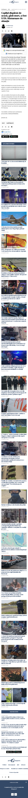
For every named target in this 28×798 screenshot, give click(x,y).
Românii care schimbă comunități (19, 768)
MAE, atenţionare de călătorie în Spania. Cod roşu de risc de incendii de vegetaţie (13, 250)
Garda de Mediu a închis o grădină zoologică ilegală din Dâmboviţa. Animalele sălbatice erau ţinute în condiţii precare (13, 526)
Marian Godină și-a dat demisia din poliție (13, 505)
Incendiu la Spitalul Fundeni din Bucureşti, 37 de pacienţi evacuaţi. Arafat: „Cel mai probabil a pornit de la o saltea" (13, 297)
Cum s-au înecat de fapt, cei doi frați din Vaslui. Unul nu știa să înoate (13, 704)
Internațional (11, 765)
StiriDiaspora (4, 9)
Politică (4, 765)
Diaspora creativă (4, 768)
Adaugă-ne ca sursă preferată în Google (15, 50)
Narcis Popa (10, 25)
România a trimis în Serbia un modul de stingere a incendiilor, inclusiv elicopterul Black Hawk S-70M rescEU (13, 274)
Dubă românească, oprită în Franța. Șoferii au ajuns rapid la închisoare (14, 616)
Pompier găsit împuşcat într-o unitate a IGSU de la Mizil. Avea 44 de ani (13, 414)
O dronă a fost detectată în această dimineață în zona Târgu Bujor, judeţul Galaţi (12, 228)
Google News (7, 131)
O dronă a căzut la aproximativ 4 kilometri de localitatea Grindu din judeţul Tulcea (13, 549)
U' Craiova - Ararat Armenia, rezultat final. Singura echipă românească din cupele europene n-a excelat (14, 436)
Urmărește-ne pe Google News (15, 53)
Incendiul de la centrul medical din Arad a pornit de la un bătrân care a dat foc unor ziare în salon (13, 206)
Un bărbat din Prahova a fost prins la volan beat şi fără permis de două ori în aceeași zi (13, 183)
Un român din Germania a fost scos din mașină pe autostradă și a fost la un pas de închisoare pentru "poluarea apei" (13, 392)
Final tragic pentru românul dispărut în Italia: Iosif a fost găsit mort (13, 683)
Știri (9, 9)
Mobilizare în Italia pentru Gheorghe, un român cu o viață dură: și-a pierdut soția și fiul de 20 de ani (14, 661)
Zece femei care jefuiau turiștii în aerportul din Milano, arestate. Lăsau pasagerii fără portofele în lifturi (12, 594)
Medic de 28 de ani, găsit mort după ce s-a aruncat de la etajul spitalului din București (13, 572)
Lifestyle (23, 765)
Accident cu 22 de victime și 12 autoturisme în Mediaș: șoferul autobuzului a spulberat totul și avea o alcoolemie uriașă (12, 459)
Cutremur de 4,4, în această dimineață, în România (13, 162)
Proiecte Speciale (14, 772)
